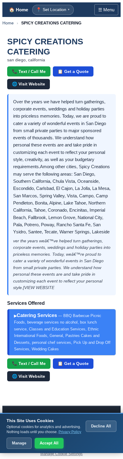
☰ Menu (106, 9)
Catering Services (62, 332)
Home (8, 23)
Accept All (49, 443)
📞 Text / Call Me (29, 71)
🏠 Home (18, 9)
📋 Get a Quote (73, 71)
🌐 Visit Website (28, 84)
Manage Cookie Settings (61, 454)
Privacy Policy (70, 432)
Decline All (101, 426)
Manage (19, 443)
